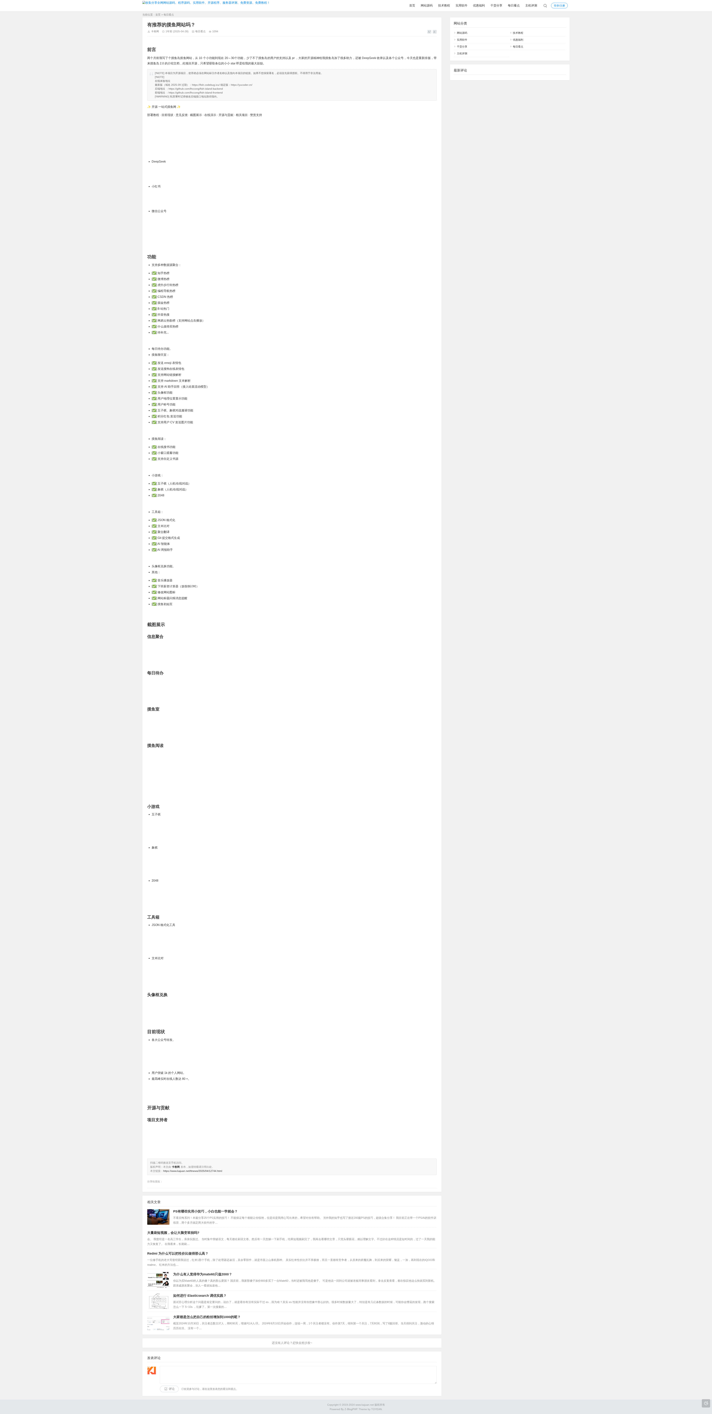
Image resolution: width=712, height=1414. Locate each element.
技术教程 (444, 5)
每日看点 (514, 5)
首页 (412, 5)
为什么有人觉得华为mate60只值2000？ (202, 1274)
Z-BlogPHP (351, 1409)
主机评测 (531, 5)
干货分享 (496, 5)
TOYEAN (376, 1409)
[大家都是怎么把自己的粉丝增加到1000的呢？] (158, 1322)
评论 (172, 1388)
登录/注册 (559, 5)
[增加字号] (429, 32)
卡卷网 (155, 31)
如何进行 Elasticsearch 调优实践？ (200, 1295)
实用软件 (461, 5)
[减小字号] (435, 32)
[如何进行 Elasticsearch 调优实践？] (158, 1301)
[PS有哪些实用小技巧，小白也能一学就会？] (158, 1217)
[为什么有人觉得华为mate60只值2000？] (158, 1280)
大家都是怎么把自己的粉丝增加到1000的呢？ (207, 1317)
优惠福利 (479, 5)
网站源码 (427, 5)
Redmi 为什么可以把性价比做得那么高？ (177, 1253)
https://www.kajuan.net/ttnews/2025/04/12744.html (192, 1170)
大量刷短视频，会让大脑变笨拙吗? (173, 1233)
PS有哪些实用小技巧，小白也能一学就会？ (205, 1211)
